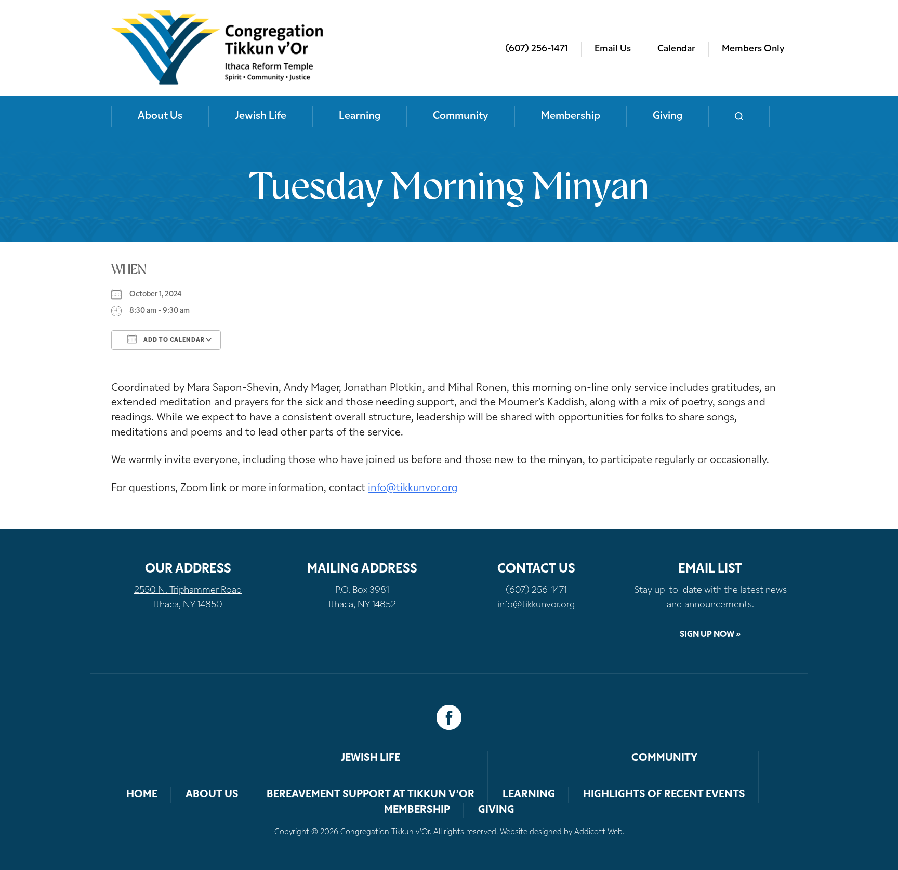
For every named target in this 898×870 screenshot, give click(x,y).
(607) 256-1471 (536, 49)
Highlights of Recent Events (664, 795)
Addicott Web (598, 832)
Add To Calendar (173, 340)
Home (141, 795)
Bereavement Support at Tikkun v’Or (370, 795)
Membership (570, 116)
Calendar (676, 49)
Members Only (753, 49)
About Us (160, 116)
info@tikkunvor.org (412, 488)
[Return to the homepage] (217, 47)
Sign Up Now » (710, 635)
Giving (667, 116)
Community (460, 116)
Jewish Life (260, 116)
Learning (359, 116)
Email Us (613, 49)
